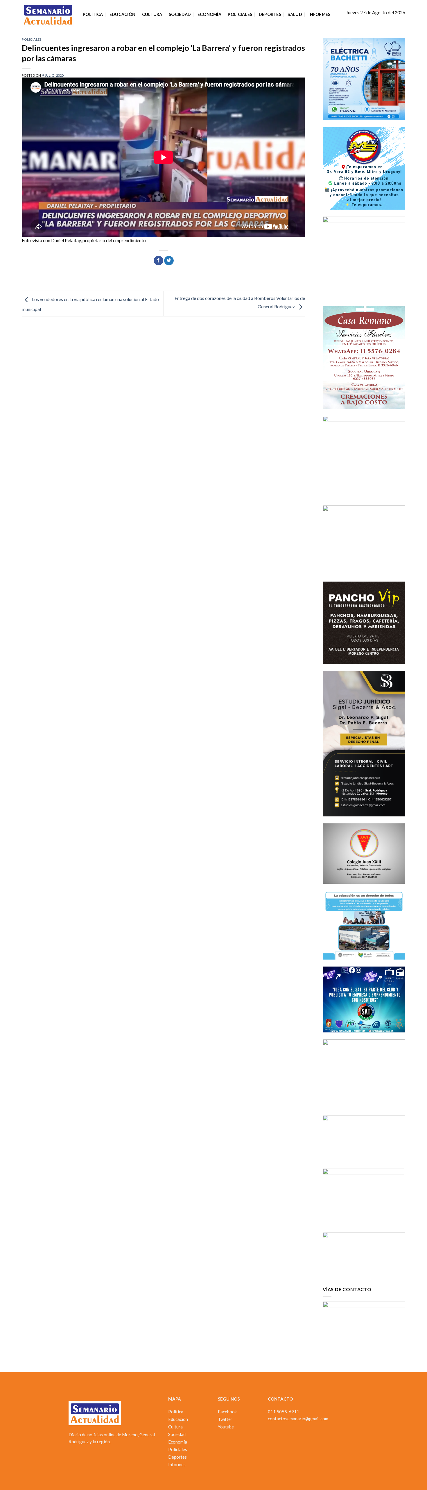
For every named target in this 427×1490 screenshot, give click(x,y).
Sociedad (180, 14)
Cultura (152, 14)
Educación (123, 14)
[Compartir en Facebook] (158, 261)
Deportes (270, 14)
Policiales (240, 14)
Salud (295, 14)
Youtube (226, 1426)
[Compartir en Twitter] (169, 261)
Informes (319, 14)
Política (93, 14)
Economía (209, 14)
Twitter (225, 1419)
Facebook (227, 1411)
